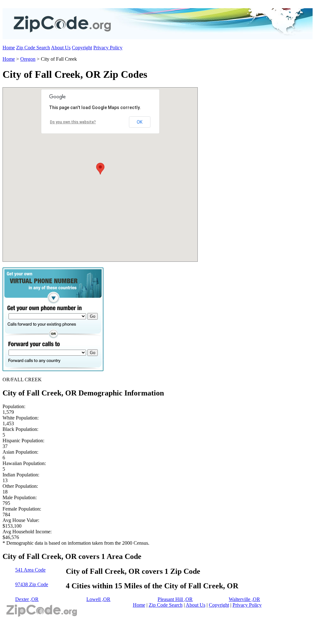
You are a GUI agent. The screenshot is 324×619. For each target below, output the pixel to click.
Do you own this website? (73, 122)
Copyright (82, 47)
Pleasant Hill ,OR (175, 599)
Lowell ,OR (98, 599)
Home (9, 47)
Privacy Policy (107, 47)
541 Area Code (30, 570)
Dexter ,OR (27, 599)
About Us (61, 47)
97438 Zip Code (31, 584)
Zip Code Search (33, 47)
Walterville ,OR (244, 599)
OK (139, 122)
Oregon (27, 59)
